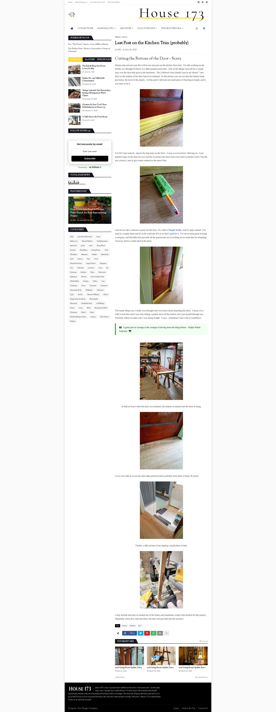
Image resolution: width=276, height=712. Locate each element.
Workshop (73, 254)
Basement (84, 254)
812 (107, 268)
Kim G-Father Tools (97, 277)
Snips (92, 312)
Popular (75, 59)
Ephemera (73, 277)
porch (83, 245)
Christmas (73, 312)
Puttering (73, 272)
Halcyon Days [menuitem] (146, 28)
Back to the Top (188, 708)
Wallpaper (89, 290)
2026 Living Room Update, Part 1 (192, 667)
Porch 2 (80, 294)
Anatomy (91, 268)
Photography (94, 299)
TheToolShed (74, 281)
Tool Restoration (102, 241)
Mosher (94, 254)
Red (88, 259)
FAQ (71, 237)
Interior (124, 37)
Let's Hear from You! (97, 2)
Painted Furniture (76, 263)
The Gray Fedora (114, 2)
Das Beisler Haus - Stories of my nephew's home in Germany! (89, 50)
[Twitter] (140, 633)
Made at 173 (73, 241)
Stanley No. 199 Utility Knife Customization (93, 79)
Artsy (81, 308)
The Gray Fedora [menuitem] (171, 28)
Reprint (72, 321)
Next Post (120, 677)
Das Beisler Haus (86, 303)
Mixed (83, 312)
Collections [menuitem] (85, 28)
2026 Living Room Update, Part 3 (128, 667)
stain (90, 245)
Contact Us (203, 708)
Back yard (73, 245)
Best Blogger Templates (88, 708)
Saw (139, 626)
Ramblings (83, 250)
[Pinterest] (147, 633)
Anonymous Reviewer (85, 237)
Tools (106, 250)
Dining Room (96, 250)
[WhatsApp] (153, 633)
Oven (96, 259)
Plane (92, 272)
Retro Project (104, 317)
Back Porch (105, 254)
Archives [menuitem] (125, 28)
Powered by (82, 167)
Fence (84, 286)
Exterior (73, 250)
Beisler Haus (104, 59)
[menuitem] (71, 28)
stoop (100, 268)
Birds (88, 308)
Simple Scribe (175, 230)
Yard (71, 259)
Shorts (105, 294)
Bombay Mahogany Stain (78, 317)
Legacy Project (91, 263)
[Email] (160, 633)
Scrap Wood (101, 245)
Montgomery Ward (101, 308)
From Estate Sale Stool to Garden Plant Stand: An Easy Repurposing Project (88, 213)
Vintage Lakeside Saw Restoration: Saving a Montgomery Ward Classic (96, 93)
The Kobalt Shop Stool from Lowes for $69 (94, 67)
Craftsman (73, 286)
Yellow (95, 281)
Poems (72, 308)
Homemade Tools (75, 290)
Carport (93, 317)
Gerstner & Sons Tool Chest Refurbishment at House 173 (94, 106)
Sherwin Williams (93, 294)
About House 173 (81, 2)
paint (98, 237)
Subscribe (89, 158)
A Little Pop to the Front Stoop (94, 117)
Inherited (80, 268)
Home (70, 2)
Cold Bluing (100, 303)
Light (72, 294)
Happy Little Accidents (77, 299)
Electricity (102, 272)
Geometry (104, 286)
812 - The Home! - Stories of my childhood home (88, 44)
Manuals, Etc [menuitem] (106, 28)
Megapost (103, 263)
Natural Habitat (87, 241)
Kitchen (132, 626)
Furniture (93, 286)
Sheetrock (73, 303)
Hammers (100, 290)
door (103, 281)
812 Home (90, 59)
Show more (204, 641)
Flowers (83, 277)
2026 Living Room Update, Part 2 (160, 667)
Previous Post (200, 677)
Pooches (85, 281)
